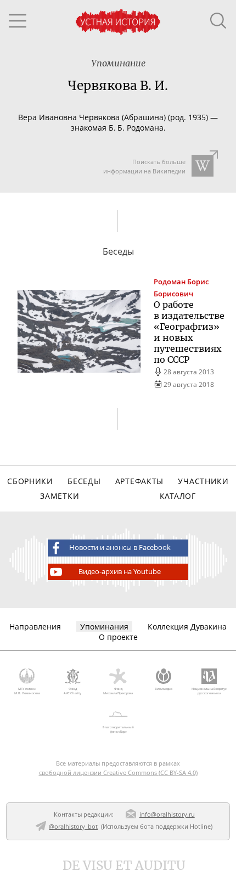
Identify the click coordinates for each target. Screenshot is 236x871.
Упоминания (104, 626)
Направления (35, 626)
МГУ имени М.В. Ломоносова (27, 691)
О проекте (118, 637)
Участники (203, 481)
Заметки (59, 496)
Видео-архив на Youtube (119, 571)
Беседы (84, 481)
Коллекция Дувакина (187, 626)
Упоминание (118, 63)
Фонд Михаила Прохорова (118, 691)
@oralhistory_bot (73, 826)
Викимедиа (163, 689)
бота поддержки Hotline (175, 826)
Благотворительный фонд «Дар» (118, 729)
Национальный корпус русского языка (209, 691)
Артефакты (139, 481)
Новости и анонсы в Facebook (120, 547)
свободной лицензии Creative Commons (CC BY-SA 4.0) (118, 772)
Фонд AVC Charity (72, 691)
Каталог (178, 496)
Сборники (30, 481)
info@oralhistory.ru (167, 814)
